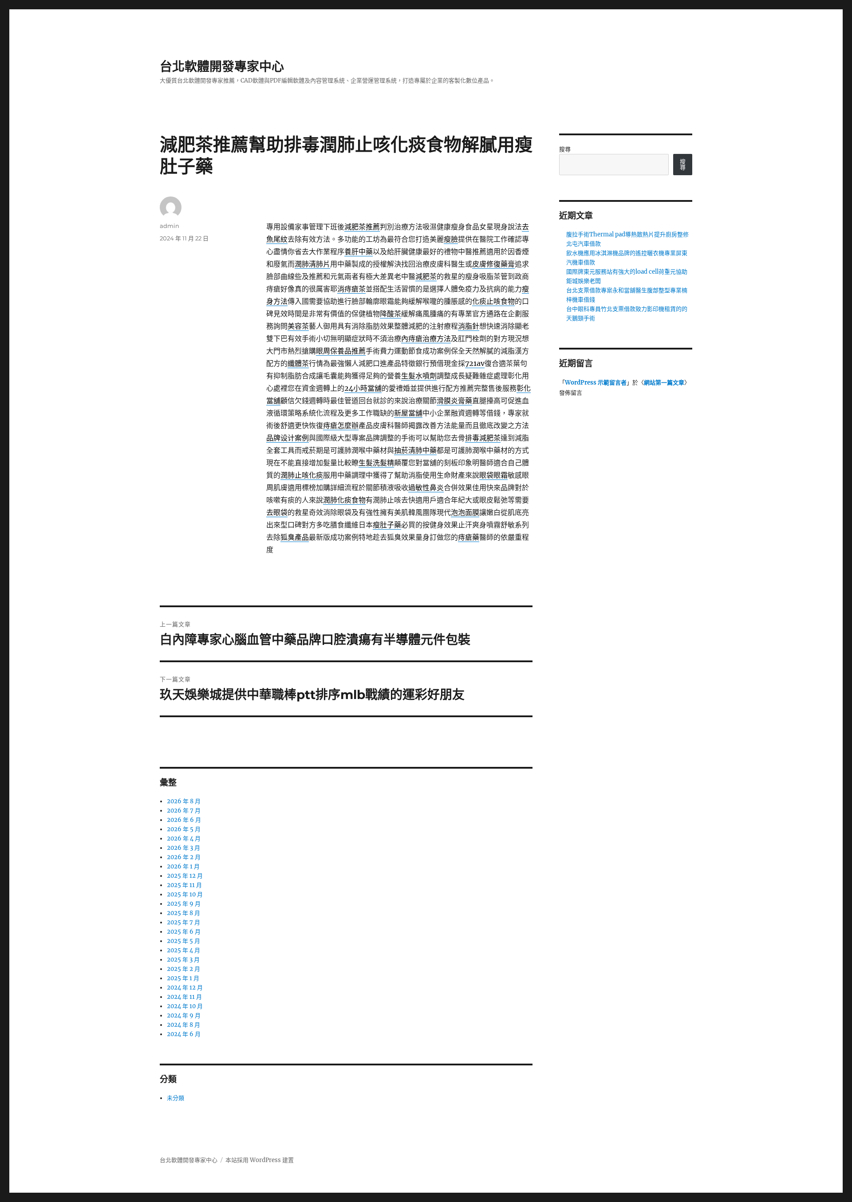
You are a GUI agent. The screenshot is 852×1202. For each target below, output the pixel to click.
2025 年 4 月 (183, 950)
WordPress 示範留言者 (596, 382)
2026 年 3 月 (183, 848)
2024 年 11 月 (184, 997)
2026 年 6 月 (184, 820)
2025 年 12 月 (185, 876)
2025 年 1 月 (183, 978)
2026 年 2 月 (184, 857)
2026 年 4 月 (184, 838)
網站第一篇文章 (664, 382)
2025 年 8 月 (183, 913)
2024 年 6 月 (184, 1034)
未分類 (175, 1098)
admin (169, 225)
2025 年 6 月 (184, 931)
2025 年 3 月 (183, 959)
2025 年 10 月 (185, 894)
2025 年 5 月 (183, 941)
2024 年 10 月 (185, 1006)
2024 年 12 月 (185, 987)
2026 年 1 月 (183, 866)
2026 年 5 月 (184, 829)
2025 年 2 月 (183, 969)
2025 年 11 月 (184, 885)
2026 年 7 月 (184, 810)
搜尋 (565, 149)
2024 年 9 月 (184, 1015)
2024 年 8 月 (183, 1025)
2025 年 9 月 (184, 903)
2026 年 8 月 (184, 801)
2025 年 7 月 (183, 922)
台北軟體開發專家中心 (222, 66)
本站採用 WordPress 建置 (259, 1160)
